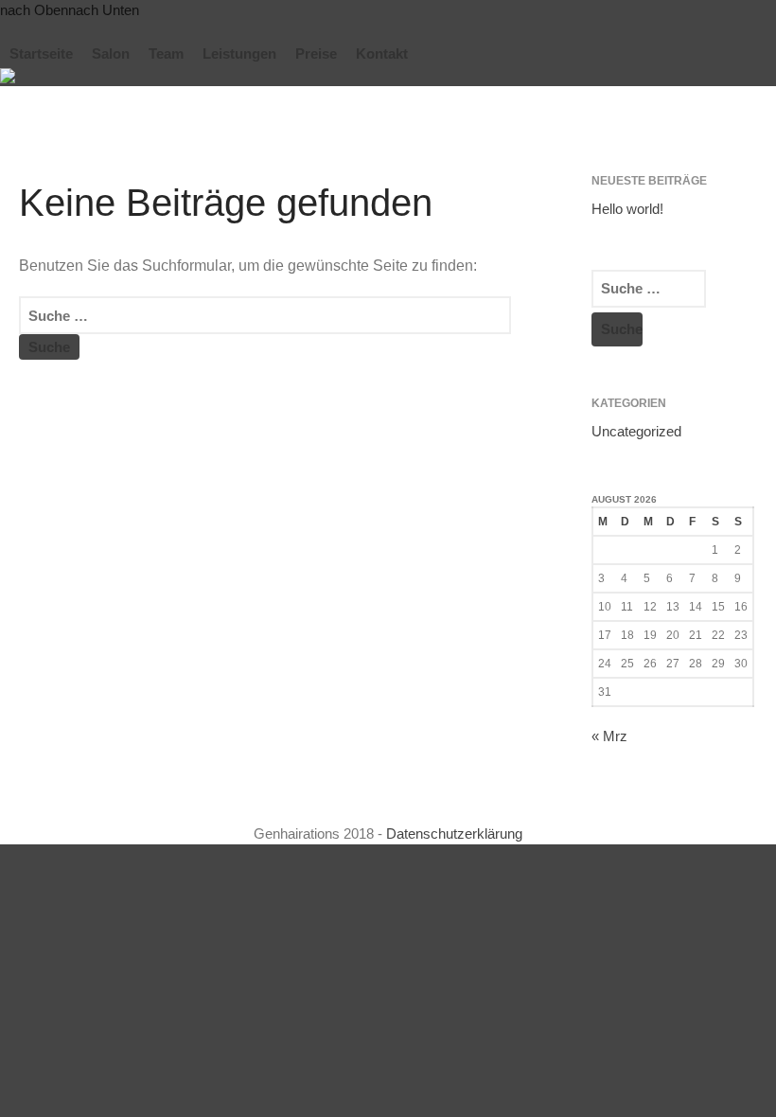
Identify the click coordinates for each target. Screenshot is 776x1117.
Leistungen (239, 53)
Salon (111, 53)
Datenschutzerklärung (454, 833)
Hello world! (627, 209)
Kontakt (382, 53)
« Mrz (609, 736)
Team (166, 53)
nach (34, 10)
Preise (316, 53)
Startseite (41, 53)
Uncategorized (636, 431)
